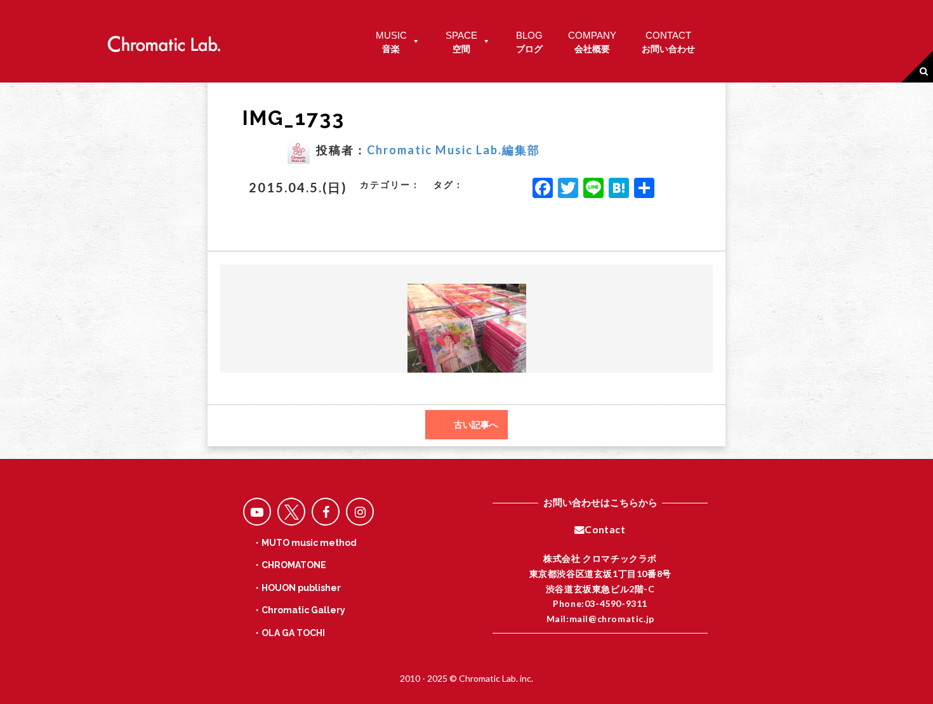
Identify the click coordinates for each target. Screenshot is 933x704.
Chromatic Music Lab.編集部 (453, 150)
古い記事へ (476, 425)
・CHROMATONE (289, 565)
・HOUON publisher (297, 588)
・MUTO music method (305, 543)
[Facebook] (542, 189)
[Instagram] (360, 512)
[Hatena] (619, 189)
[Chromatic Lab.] (164, 40)
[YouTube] (257, 512)
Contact (605, 529)
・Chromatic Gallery (299, 610)
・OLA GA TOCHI (289, 633)
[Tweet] (291, 512)
